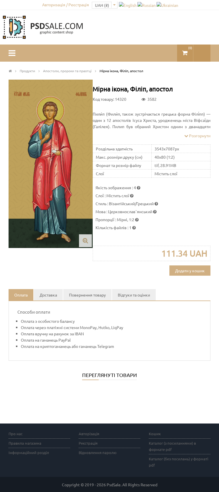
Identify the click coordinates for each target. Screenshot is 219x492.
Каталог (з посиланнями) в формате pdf (172, 446)
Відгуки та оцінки (134, 294)
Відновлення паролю (98, 452)
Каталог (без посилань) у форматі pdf (178, 461)
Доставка (48, 294)
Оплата (21, 294)
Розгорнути (199, 135)
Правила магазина (25, 443)
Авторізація (89, 433)
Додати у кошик (190, 270)
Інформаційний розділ (29, 452)
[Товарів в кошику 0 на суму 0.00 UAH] (185, 51)
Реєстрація (88, 443)
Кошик (155, 433)
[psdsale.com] (43, 26)
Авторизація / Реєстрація (65, 4)
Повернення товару (87, 294)
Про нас (16, 433)
